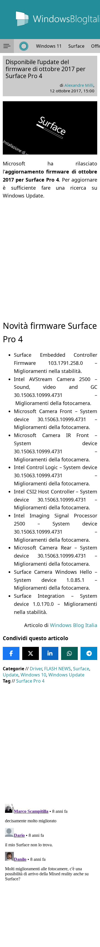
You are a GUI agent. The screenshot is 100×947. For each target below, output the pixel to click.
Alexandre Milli (78, 85)
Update (10, 675)
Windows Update (66, 675)
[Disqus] (50, 871)
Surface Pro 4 (30, 681)
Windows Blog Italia (73, 625)
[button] (7, 46)
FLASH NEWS (57, 669)
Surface (76, 46)
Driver (36, 669)
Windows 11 (49, 46)
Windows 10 (33, 675)
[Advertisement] (50, 255)
